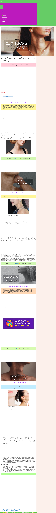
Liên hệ (32, 512)
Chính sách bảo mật (18, 512)
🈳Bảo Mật (4, 11)
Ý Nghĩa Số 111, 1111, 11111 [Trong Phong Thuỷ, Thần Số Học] (11, 509)
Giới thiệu (12, 512)
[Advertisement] (18, 73)
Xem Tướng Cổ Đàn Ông (15, 348)
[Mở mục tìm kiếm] (1, 3)
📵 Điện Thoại (4, 13)
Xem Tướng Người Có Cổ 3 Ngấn (8, 96)
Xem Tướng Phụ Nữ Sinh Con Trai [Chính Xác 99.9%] (10, 510)
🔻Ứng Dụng (4, 19)
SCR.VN (1, 1)
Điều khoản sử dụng (26, 512)
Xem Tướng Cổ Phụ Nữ (15, 263)
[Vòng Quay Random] (18, 328)
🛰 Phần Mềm (4, 17)
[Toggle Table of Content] (2, 94)
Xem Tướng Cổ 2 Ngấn (16, 158)
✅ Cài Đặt (4, 15)
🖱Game (3, 21)
